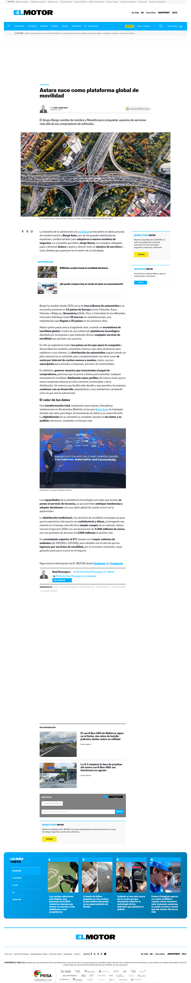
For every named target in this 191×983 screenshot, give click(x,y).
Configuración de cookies (38, 954)
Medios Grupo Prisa (42, 980)
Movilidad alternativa (87, 587)
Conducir (44, 26)
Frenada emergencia (128, 2)
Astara (56, 587)
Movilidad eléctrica (103, 587)
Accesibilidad (67, 954)
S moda (112, 979)
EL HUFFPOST (17, 878)
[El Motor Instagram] (98, 954)
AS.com (123, 971)
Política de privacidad (21, 954)
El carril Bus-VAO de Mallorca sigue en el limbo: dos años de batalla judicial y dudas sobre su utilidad (102, 736)
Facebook (99, 563)
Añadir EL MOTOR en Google (139, 109)
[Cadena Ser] (174, 12)
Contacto (77, 954)
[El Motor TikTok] (101, 954)
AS (13, 892)
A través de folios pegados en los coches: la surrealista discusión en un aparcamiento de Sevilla (96, 901)
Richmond (64, 979)
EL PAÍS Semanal (120, 975)
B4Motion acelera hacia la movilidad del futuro (84, 268)
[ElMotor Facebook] (91, 954)
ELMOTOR (16, 871)
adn (132, 971)
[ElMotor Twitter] (95, 954)
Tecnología (76, 26)
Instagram (117, 563)
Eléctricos (32, 26)
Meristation (136, 979)
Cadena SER (115, 971)
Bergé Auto (101, 409)
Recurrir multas (112, 2)
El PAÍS (66, 971)
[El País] (135, 12)
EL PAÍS (15, 885)
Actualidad (19, 26)
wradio (91, 975)
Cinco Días (101, 975)
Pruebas (55, 26)
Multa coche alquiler (96, 2)
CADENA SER (16, 899)
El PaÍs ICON (101, 979)
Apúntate (49, 839)
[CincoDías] (151, 12)
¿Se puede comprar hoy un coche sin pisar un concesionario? (91, 284)
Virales (65, 26)
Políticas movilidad (118, 587)
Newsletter (93, 26)
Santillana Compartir (104, 971)
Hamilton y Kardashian (157, 2)
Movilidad (74, 587)
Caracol (141, 971)
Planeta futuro (130, 975)
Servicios (129, 26)
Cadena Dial (111, 975)
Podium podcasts (90, 979)
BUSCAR (140, 282)
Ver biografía (59, 580)
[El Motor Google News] (105, 954)
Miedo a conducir (22, 2)
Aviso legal (8, 954)
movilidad (84, 231)
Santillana (90, 971)
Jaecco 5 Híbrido (80, 2)
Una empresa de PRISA (42, 973)
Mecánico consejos (38, 2)
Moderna (77, 979)
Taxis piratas (142, 2)
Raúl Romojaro (61, 108)
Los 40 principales (78, 971)
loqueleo (123, 979)
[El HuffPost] (164, 12)
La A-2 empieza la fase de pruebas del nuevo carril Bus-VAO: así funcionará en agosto (101, 767)
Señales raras (53, 2)
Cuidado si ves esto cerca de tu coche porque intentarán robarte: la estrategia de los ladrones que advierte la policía (131, 903)
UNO (83, 975)
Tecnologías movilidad (48, 591)
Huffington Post (69, 975)
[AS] (142, 12)
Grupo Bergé (65, 587)
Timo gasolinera (66, 2)
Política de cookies (55, 954)
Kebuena (139, 975)
